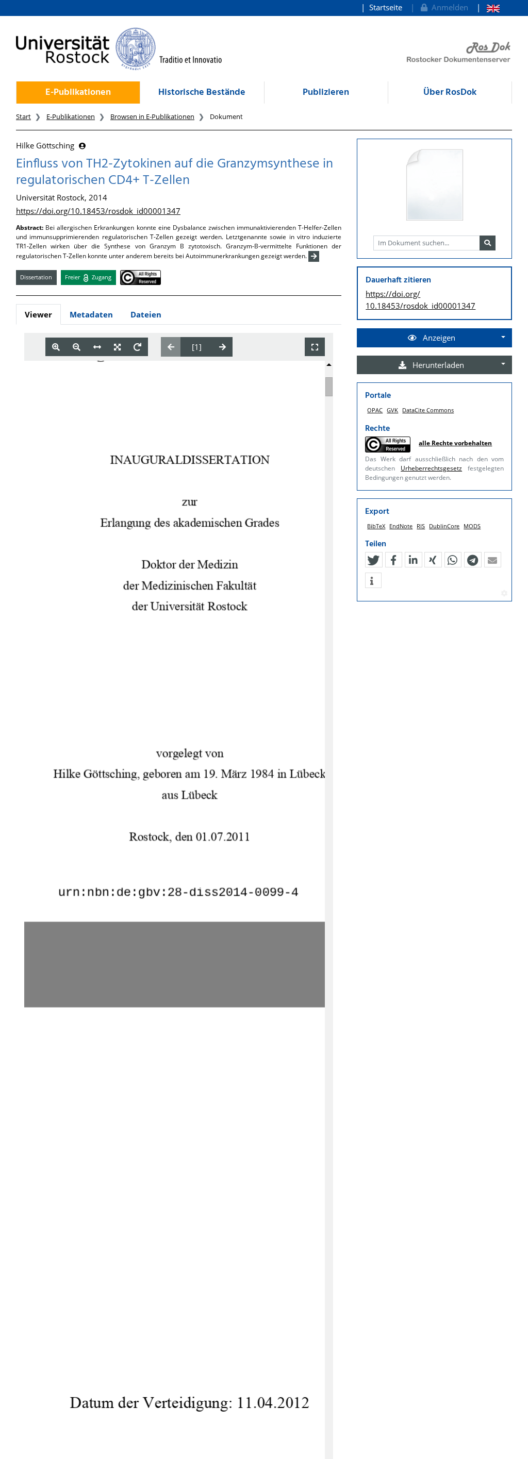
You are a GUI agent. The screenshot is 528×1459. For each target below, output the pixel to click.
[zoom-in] (56, 347)
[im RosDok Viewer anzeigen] (434, 185)
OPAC (375, 410)
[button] (373, 560)
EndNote (400, 526)
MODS (472, 526)
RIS (421, 526)
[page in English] (488, 7)
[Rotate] (137, 347)
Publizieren (326, 92)
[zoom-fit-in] (117, 347)
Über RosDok (449, 92)
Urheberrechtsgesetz (431, 468)
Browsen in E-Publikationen (152, 116)
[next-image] (222, 347)
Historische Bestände (201, 92)
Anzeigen (438, 337)
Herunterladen (437, 365)
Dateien (145, 314)
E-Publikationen (78, 92)
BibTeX (376, 526)
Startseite (385, 7)
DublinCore (444, 526)
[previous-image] (171, 347)
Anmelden (447, 7)
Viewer (38, 314)
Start (23, 116)
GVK (392, 410)
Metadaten (91, 314)
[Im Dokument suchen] (488, 243)
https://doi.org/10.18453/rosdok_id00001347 (98, 211)
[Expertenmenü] (504, 593)
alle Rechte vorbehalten (455, 443)
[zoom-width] (97, 347)
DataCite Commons (428, 410)
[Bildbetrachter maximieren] (315, 347)
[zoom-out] (76, 347)
